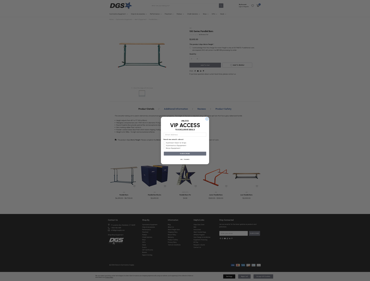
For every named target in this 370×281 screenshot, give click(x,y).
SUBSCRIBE (185, 153)
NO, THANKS (185, 159)
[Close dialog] (207, 119)
